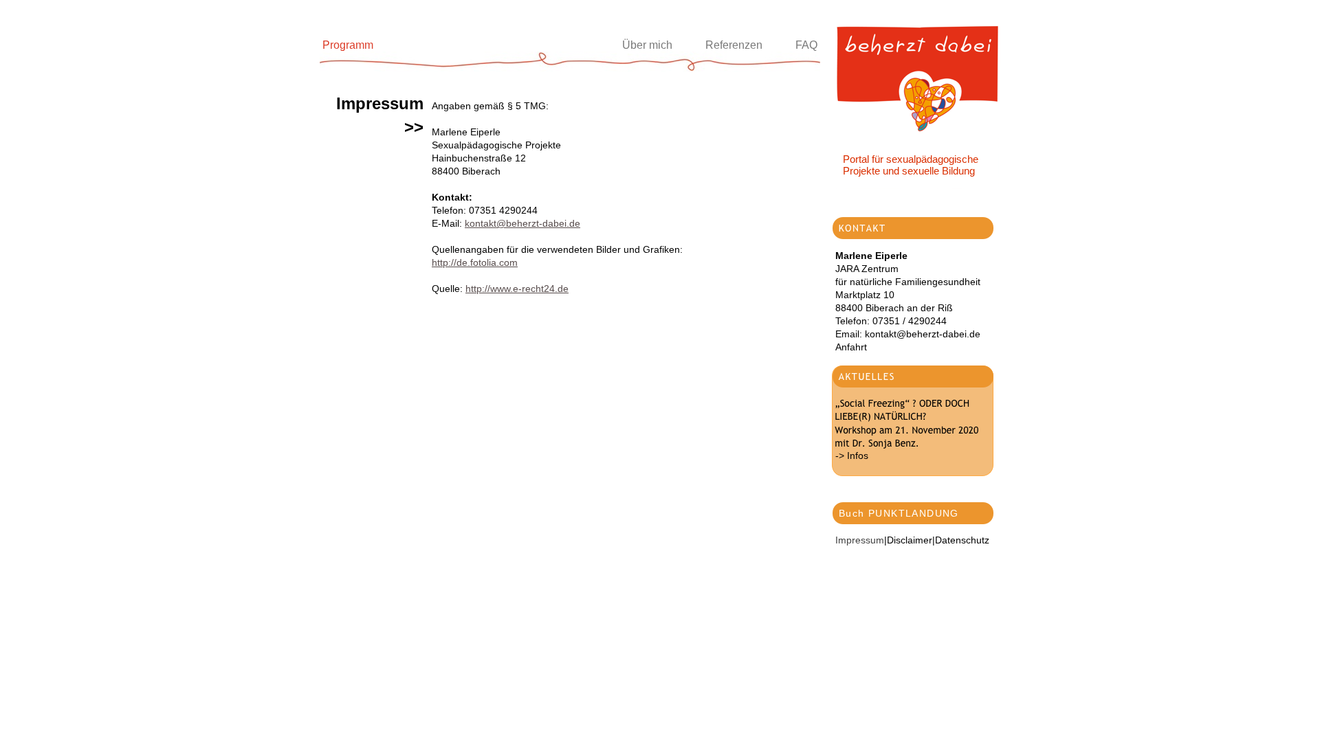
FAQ (806, 45)
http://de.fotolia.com (475, 262)
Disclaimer (909, 540)
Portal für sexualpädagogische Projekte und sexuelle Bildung (910, 165)
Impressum (859, 540)
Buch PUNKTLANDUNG (899, 513)
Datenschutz (962, 540)
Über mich (647, 45)
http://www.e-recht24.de (517, 288)
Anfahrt (851, 346)
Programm (347, 45)
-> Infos (851, 455)
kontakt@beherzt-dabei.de (522, 223)
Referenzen (733, 45)
